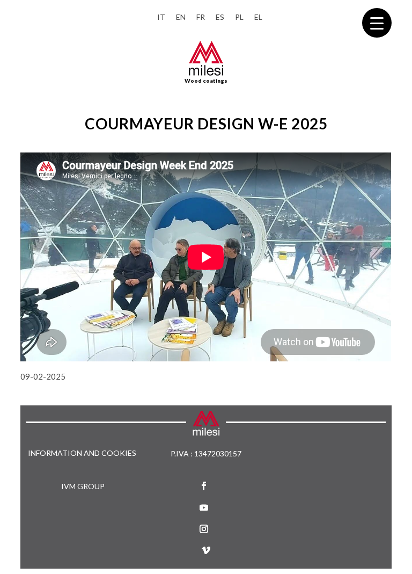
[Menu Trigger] (377, 23)
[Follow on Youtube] (203, 507)
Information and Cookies (82, 453)
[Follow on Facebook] (203, 486)
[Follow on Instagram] (203, 528)
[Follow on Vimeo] (206, 550)
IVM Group (83, 486)
